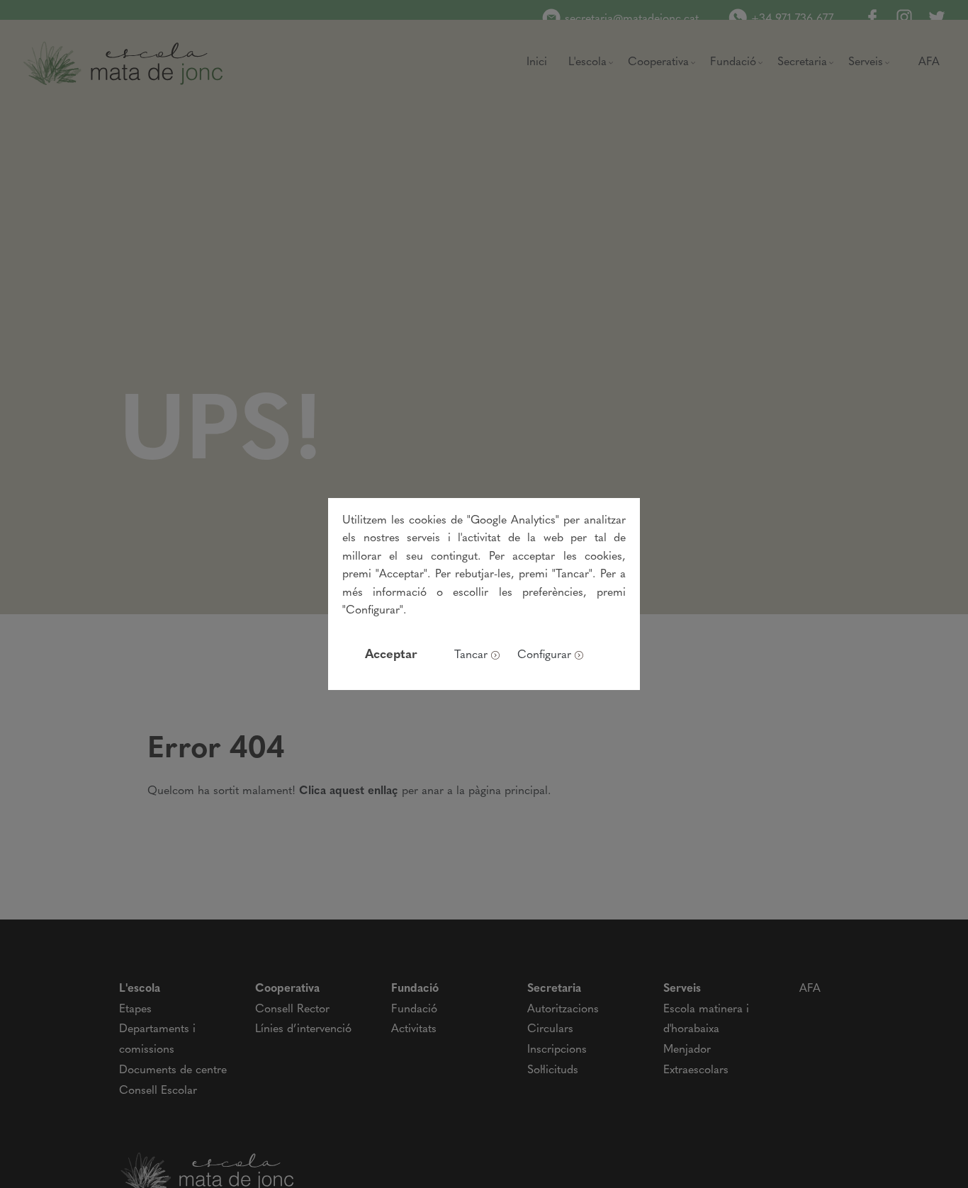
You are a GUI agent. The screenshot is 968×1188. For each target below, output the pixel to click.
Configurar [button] (544, 655)
